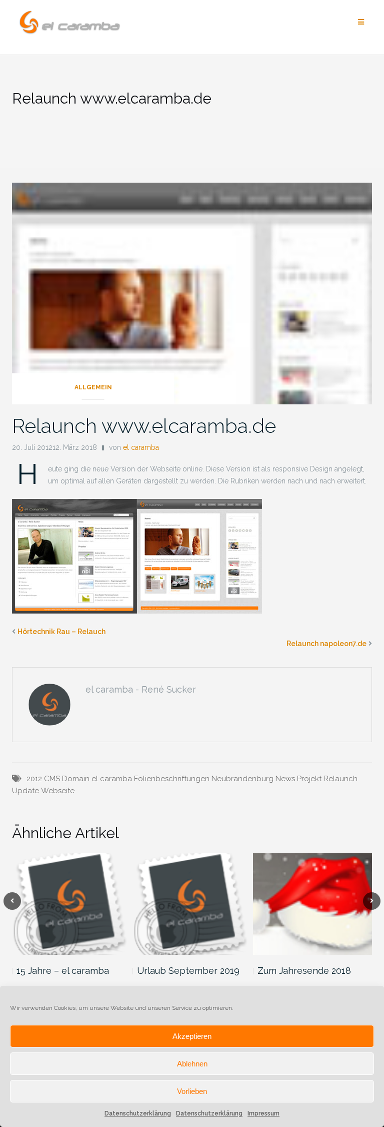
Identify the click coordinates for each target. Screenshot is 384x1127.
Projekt (309, 778)
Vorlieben (192, 1091)
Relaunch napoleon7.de (326, 644)
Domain (76, 778)
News (285, 778)
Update (25, 790)
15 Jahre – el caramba (62, 970)
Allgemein (93, 387)
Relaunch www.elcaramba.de (144, 425)
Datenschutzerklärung (137, 1113)
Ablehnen (192, 1063)
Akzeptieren (192, 1036)
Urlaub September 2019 (188, 970)
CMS (52, 778)
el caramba (141, 447)
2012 (34, 778)
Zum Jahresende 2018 (304, 970)
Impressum (264, 1113)
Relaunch (341, 778)
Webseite (57, 790)
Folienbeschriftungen (172, 778)
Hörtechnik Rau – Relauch (62, 632)
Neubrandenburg (243, 778)
